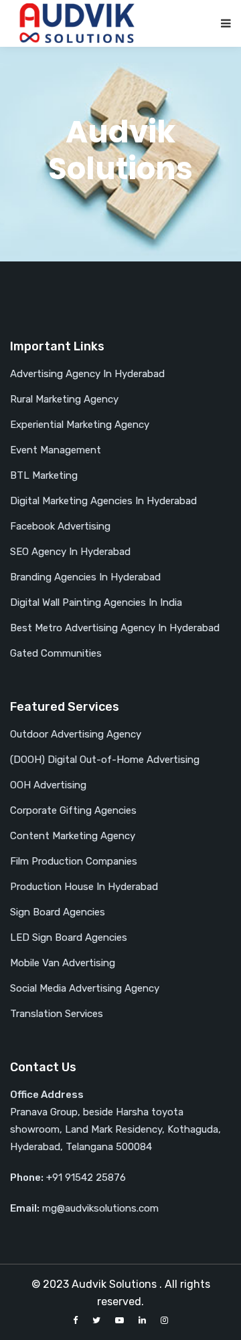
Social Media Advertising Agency (84, 988)
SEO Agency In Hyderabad (70, 552)
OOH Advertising (48, 785)
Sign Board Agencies (57, 912)
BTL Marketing (44, 475)
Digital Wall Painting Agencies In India (96, 602)
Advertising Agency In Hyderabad (87, 374)
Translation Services (56, 1014)
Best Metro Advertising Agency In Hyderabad (115, 628)
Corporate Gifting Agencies (73, 810)
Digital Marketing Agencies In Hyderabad (103, 501)
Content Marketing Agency (72, 836)
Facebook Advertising (60, 526)
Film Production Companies (73, 861)
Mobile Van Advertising (62, 963)
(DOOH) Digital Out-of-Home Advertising (104, 760)
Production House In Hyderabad (84, 887)
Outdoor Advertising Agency (75, 734)
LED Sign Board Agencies (68, 937)
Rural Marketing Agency (64, 399)
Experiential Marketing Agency (79, 425)
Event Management (55, 450)
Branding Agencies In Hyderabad (85, 577)
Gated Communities (56, 653)
